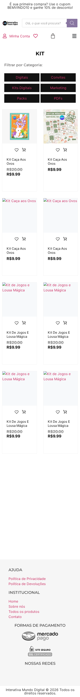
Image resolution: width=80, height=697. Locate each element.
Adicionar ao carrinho (24, 150)
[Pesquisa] (72, 23)
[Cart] (53, 36)
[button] (74, 36)
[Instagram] (35, 673)
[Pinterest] (44, 673)
